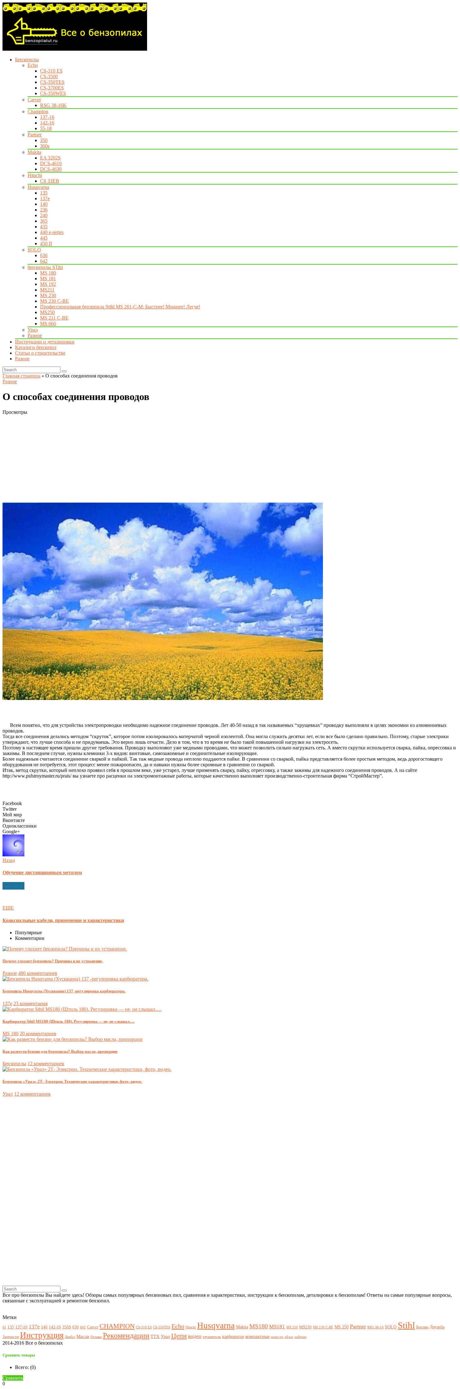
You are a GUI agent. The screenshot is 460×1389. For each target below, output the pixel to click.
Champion (38, 111)
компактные (257, 1336)
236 (44, 209)
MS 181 (48, 278)
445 (44, 238)
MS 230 (48, 295)
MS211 (47, 289)
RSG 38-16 (375, 1327)
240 (44, 215)
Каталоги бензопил (35, 347)
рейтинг (300, 1337)
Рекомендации (126, 1335)
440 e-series (52, 232)
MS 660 (48, 323)
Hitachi (35, 175)
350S (66, 1327)
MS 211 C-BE (54, 318)
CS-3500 (49, 76)
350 (44, 140)
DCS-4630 (51, 169)
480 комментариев (37, 973)
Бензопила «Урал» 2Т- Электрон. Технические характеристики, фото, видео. (72, 1081)
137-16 (47, 117)
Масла (82, 1336)
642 (44, 261)
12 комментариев (46, 1063)
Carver (34, 99)
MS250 (47, 312)
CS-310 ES (51, 71)
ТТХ (155, 1336)
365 (44, 221)
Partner (35, 134)
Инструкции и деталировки (44, 341)
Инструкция (42, 1335)
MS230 (305, 1327)
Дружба (437, 1326)
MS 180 (48, 273)
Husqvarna (38, 187)
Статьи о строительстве (40, 353)
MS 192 (48, 284)
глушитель (212, 1337)
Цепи (179, 1336)
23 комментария (30, 1003)
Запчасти (11, 1337)
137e (45, 198)
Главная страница (21, 375)
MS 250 (342, 1326)
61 (4, 1327)
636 (44, 255)
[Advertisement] (190, 459)
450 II (46, 243)
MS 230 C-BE (54, 301)
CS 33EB (49, 181)
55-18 (46, 128)
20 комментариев (38, 1033)
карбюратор (233, 1336)
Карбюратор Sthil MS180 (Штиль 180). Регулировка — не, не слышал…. (69, 1021)
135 (44, 192)
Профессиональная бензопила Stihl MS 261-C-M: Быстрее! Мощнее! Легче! (120, 306)
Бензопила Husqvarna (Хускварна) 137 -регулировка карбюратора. (64, 991)
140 (44, 204)
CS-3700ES (52, 87)
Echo (33, 65)
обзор (288, 1337)
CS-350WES (53, 93)
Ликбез (70, 1337)
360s (44, 146)
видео (195, 1336)
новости (277, 1337)
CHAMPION (117, 1326)
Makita (34, 152)
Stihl (406, 1325)
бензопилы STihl (45, 267)
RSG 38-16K (53, 105)
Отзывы (96, 1337)
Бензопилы (27, 59)
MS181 (277, 1327)
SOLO (34, 249)
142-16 (47, 122)
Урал (33, 329)
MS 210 (292, 1327)
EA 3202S (50, 157)
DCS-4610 (51, 163)
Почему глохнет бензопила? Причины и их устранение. (53, 961)
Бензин (422, 1327)
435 (44, 226)
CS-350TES (52, 82)
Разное (35, 335)
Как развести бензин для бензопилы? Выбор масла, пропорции (60, 1051)
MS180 (258, 1326)
